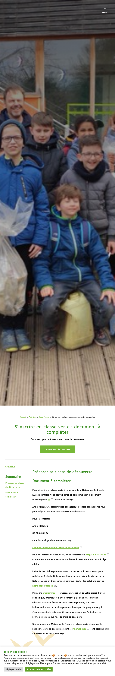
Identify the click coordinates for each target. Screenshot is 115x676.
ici (49, 499)
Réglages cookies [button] (14, 669)
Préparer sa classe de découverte (14, 485)
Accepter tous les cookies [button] (39, 669)
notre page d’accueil (42, 585)
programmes (49, 592)
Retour (11, 466)
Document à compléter (11, 494)
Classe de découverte (57, 449)
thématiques (79, 628)
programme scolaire (96, 554)
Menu (104, 12)
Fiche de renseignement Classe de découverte (55, 547)
